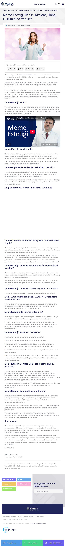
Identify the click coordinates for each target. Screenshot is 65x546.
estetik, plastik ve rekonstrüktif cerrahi (26, 75)
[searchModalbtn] (55, 3)
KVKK (19, 516)
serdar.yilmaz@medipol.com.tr (38, 523)
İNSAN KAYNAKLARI (9, 488)
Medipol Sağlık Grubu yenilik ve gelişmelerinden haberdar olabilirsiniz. (44, 485)
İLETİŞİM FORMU (23, 484)
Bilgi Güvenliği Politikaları (9, 516)
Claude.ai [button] (41, 69)
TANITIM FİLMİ (7, 484)
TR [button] (59, 4)
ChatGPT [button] (12, 69)
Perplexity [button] (31, 69)
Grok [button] (21, 69)
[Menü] (63, 4)
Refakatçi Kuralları (28, 516)
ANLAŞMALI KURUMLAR (9, 479)
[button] (32, 25)
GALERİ (20, 479)
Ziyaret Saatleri (40, 516)
